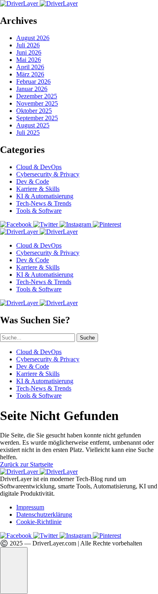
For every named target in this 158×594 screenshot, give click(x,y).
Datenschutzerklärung (44, 514)
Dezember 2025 (36, 96)
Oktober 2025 (34, 110)
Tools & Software (39, 210)
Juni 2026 (28, 52)
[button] (14, 570)
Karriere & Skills (38, 188)
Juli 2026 (28, 45)
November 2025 (37, 103)
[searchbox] (37, 337)
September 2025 (37, 118)
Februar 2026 (33, 81)
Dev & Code (32, 181)
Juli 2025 (28, 132)
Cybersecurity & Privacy (47, 174)
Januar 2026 (31, 88)
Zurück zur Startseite (26, 464)
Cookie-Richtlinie (39, 521)
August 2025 (32, 125)
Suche (87, 338)
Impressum (30, 507)
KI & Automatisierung (44, 196)
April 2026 (30, 67)
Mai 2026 (28, 59)
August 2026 (32, 37)
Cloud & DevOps (39, 166)
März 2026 (30, 74)
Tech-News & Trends (43, 203)
